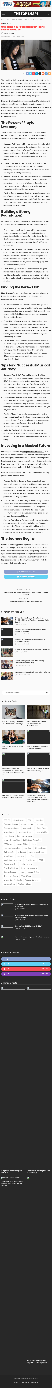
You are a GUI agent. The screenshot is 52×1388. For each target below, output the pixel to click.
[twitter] (26, 964)
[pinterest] (26, 969)
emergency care (27, 824)
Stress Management (29, 868)
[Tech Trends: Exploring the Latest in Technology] (39, 1077)
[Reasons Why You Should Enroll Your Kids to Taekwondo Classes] (7, 642)
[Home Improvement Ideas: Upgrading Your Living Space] (39, 1267)
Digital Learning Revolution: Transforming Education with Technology (29, 662)
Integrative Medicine (12, 840)
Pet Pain (30, 856)
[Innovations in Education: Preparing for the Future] (7, 675)
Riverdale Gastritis (11, 868)
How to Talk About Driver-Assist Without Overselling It (38, 770)
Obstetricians (40, 848)
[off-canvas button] (3, 13)
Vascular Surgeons (32, 880)
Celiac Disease (18, 820)
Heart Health (9, 836)
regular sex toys (26, 864)
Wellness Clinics (24, 884)
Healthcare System (25, 832)
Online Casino (9, 852)
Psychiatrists (30, 860)
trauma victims (33, 872)
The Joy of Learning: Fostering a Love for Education (32, 649)
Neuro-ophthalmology (12, 848)
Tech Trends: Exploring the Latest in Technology (39, 1172)
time (22, 872)
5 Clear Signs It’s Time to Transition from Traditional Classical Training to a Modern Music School (32, 620)
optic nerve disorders (37, 852)
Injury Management (24, 836)
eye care (40, 824)
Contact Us (25, 1383)
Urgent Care (26, 876)
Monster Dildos (22, 844)
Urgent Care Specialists (13, 880)
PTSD (41, 860)
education (39, 820)
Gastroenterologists (11, 828)
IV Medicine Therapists (32, 840)
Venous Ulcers (9, 884)
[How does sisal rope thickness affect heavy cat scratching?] (13, 712)
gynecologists (9, 832)
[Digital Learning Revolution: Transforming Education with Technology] (7, 664)
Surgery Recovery (10, 872)
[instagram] (26, 974)
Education (6, 23)
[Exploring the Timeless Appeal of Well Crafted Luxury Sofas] (13, 786)
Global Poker (41, 828)
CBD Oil (7, 820)
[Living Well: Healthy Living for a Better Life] (13, 1077)
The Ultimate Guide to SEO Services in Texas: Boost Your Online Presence (26, 593)
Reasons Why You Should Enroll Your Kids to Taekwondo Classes (30, 640)
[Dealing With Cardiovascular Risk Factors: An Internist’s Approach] (7, 632)
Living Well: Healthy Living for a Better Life (11, 1172)
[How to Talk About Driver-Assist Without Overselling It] (38, 759)
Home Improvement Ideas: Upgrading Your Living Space (37, 1361)
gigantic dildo (28, 828)
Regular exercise (10, 864)
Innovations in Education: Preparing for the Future (32, 672)
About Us (34, 1383)
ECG (29, 820)
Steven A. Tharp (9, 33)
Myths (33, 844)
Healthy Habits (41, 832)
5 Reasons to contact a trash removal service (26, 602)
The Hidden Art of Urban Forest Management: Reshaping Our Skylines (12, 1183)
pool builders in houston (13, 860)
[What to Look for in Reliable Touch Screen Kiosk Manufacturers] (38, 712)
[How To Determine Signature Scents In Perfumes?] (38, 737)
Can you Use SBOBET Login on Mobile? (12, 747)
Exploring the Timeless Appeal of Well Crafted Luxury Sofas (13, 796)
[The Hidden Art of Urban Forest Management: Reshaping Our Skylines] (13, 1178)
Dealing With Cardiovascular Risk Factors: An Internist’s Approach (30, 630)
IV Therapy (8, 844)
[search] (48, 14)
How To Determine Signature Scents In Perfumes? (37, 747)
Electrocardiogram (11, 824)
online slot (22, 852)
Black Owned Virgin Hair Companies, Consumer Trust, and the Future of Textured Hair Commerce (13, 772)
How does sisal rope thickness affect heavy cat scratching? (13, 723)
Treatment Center (11, 876)
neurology (28, 848)
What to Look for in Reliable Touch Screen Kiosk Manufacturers (36, 724)
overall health (9, 856)
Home (3, 19)
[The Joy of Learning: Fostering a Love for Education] (7, 652)
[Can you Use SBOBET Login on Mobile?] (13, 737)
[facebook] (26, 959)
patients (21, 856)
